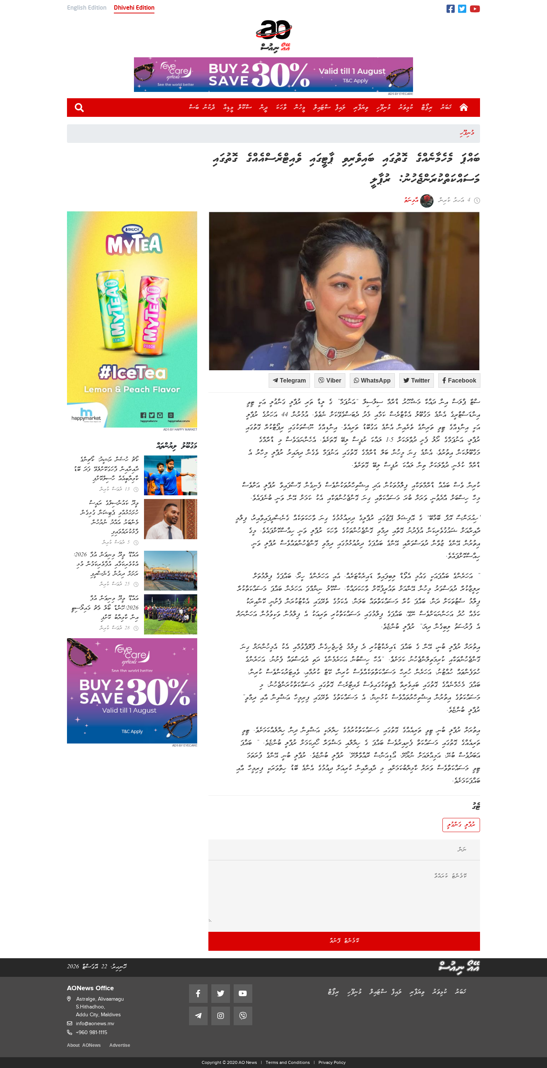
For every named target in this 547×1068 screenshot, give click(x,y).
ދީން (264, 107)
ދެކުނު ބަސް (202, 107)
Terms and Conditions (288, 1062)
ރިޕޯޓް (427, 107)
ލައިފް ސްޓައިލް (330, 107)
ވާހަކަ (281, 107)
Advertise (119, 1046)
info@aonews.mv (95, 1023)
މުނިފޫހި (384, 107)
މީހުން (300, 107)
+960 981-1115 (91, 1032)
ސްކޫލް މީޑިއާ (237, 107)
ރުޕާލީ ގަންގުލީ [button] (461, 825)
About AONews (84, 1046)
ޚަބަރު (446, 107)
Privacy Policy (332, 1062)
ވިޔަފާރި (361, 107)
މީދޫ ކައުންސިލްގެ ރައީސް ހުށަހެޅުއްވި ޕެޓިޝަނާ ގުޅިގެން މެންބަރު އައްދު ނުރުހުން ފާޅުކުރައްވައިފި (109, 518)
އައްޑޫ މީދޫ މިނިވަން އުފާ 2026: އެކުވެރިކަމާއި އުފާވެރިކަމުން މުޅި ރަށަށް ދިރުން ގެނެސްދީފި (105, 565)
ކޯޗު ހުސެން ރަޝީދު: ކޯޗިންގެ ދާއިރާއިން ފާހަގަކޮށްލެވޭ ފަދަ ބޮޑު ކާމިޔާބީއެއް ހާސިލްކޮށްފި (106, 469)
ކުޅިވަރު (406, 107)
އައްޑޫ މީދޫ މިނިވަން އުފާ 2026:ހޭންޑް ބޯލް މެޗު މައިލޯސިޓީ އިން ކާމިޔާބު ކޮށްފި (104, 608)
